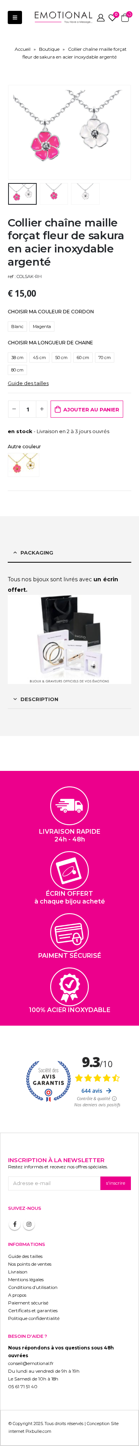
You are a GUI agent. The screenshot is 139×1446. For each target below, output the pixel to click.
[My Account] (100, 17)
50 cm (61, 357)
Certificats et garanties (33, 1310)
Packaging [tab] (36, 552)
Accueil (23, 49)
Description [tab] (39, 699)
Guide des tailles (28, 383)
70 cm (104, 357)
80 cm (17, 370)
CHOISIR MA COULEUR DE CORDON (51, 311)
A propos (17, 1295)
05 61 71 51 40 (22, 1386)
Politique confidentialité (33, 1318)
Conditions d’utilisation (33, 1287)
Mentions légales (26, 1279)
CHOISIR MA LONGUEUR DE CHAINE (50, 343)
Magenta (42, 326)
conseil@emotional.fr (31, 1363)
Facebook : (14, 1224)
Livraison (17, 1272)
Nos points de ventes (29, 1264)
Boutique (49, 49)
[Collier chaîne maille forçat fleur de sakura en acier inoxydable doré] (25, 465)
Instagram (29, 1224)
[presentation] (17, 132)
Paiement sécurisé (28, 1303)
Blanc (17, 326)
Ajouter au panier (91, 409)
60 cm (83, 357)
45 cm (39, 357)
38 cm (17, 357)
